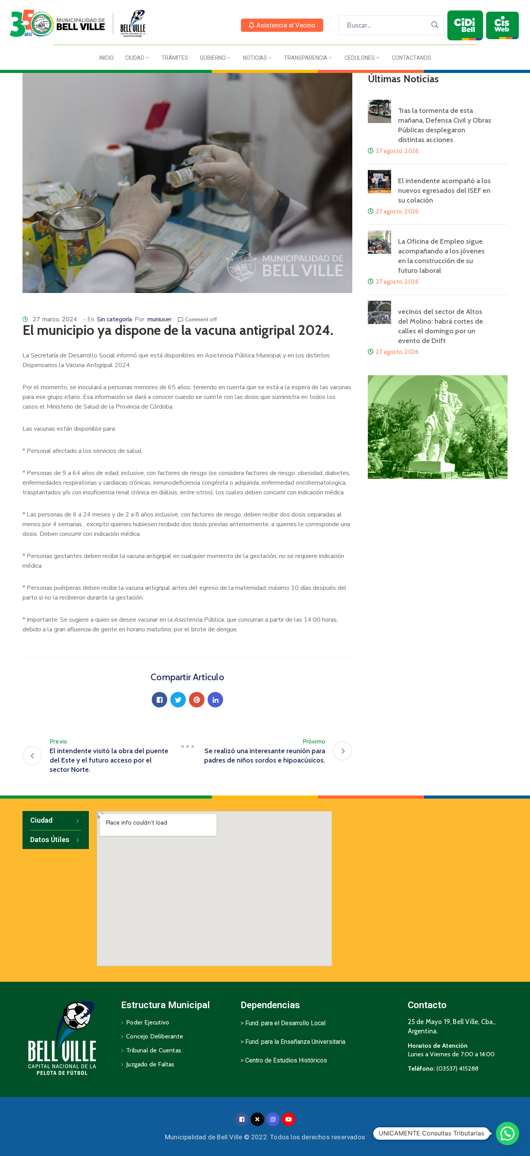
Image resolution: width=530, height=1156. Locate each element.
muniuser (159, 319)
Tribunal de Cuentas (153, 1050)
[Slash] (187, 746)
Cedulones (360, 58)
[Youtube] (288, 1119)
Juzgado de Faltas (150, 1064)
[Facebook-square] (242, 1119)
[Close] (257, 1119)
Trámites (174, 58)
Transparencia (305, 58)
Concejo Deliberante (154, 1036)
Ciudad (134, 58)
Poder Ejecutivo (147, 1022)
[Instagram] (273, 1119)
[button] (282, 25)
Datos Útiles (49, 839)
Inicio (106, 58)
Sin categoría (114, 319)
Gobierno (213, 58)
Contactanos (411, 58)
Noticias (255, 58)
